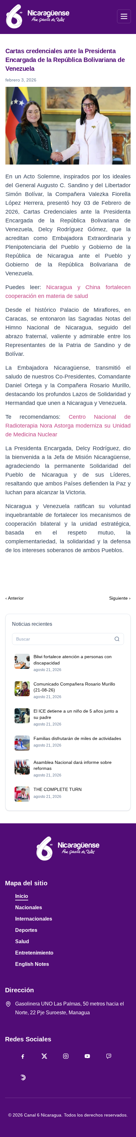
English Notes (32, 964)
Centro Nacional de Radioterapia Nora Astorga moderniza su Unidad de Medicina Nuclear (68, 426)
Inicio (21, 896)
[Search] (117, 639)
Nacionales (28, 907)
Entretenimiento (34, 952)
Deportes (26, 930)
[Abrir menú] (124, 16)
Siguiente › (120, 598)
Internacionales (33, 918)
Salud (22, 941)
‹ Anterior (14, 598)
